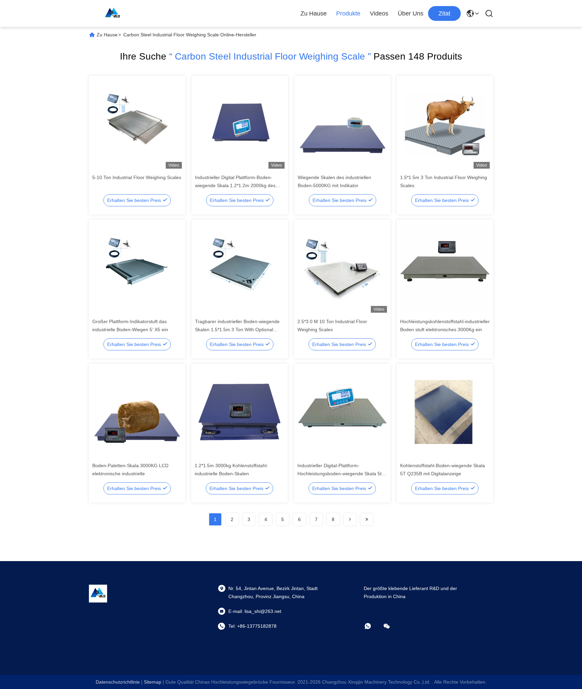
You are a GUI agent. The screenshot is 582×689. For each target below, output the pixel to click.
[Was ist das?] (372, 626)
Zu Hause (313, 13)
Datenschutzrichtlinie (118, 682)
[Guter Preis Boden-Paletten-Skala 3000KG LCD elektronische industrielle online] (137, 411)
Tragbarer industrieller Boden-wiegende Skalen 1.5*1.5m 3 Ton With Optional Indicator (237, 329)
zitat (444, 13)
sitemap (152, 682)
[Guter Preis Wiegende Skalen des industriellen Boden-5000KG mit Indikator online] (342, 123)
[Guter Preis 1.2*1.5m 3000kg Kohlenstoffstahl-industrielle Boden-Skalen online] (239, 411)
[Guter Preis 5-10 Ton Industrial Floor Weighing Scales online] (137, 123)
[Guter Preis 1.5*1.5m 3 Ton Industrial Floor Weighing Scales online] (445, 123)
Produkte (348, 13)
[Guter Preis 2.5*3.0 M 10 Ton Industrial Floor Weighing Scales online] (342, 267)
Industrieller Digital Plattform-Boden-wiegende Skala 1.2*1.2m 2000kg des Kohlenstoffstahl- (235, 185)
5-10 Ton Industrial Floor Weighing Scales (136, 177)
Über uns (410, 13)
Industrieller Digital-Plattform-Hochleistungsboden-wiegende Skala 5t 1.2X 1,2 (339, 473)
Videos (379, 13)
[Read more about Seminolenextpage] (350, 519)
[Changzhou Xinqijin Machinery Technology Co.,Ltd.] (112, 13)
